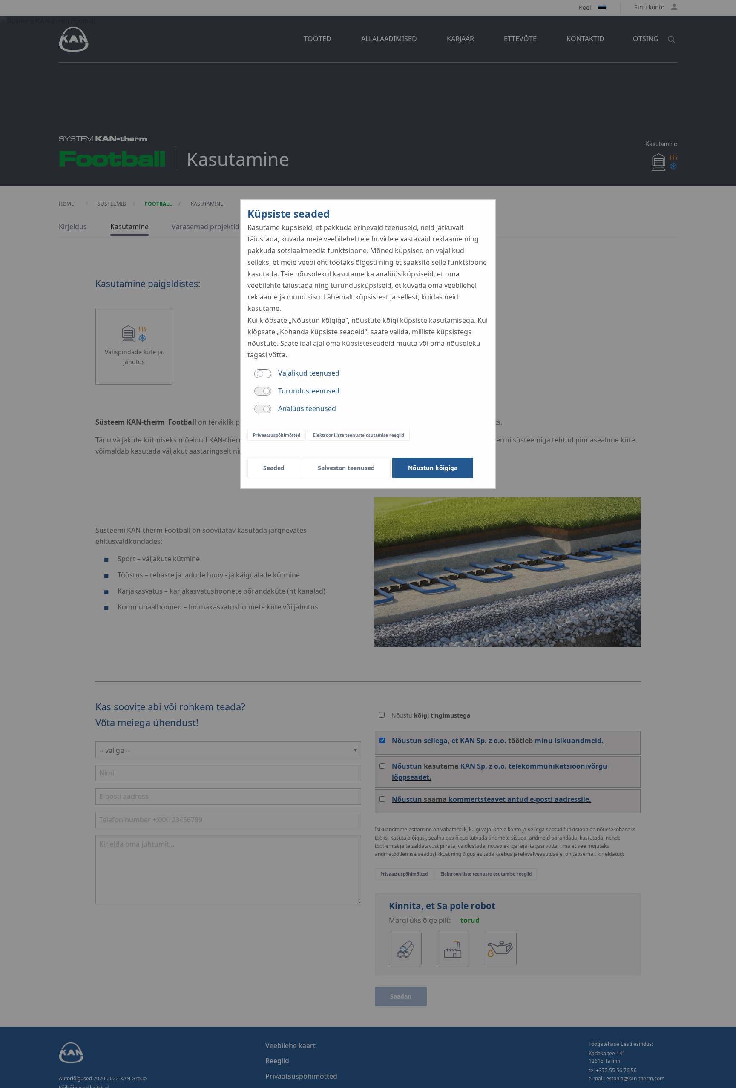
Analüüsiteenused (307, 408)
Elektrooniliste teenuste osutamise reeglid (358, 435)
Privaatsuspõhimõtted (276, 435)
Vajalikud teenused (308, 373)
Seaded (274, 468)
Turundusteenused (308, 391)
